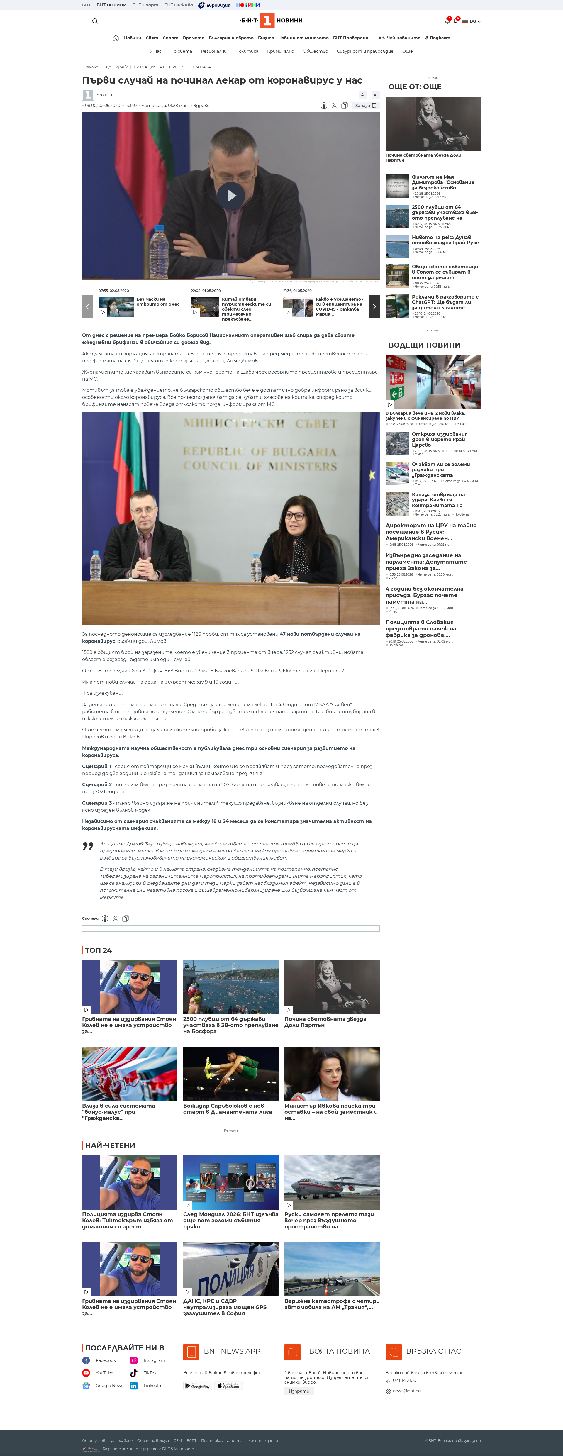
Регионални (214, 51)
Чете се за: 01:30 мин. (462, 451)
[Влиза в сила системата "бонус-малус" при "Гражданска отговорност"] (129, 1074)
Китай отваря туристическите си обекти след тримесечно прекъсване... (246, 309)
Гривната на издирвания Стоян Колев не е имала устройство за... (129, 1025)
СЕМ (178, 1441)
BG (473, 21)
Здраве (121, 67)
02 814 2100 (404, 1380)
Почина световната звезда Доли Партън (325, 1022)
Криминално (280, 51)
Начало (91, 67)
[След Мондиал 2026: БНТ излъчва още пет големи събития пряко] (231, 1182)
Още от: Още (415, 86)
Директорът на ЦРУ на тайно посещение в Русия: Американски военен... (431, 532)
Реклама (231, 1130)
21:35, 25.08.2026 (401, 424)
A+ (363, 95)
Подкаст (440, 37)
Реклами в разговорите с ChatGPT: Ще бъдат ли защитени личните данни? (445, 302)
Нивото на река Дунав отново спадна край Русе (445, 240)
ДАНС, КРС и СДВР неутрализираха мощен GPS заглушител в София (225, 1307)
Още (407, 51)
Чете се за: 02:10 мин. (435, 424)
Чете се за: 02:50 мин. (436, 608)
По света (181, 51)
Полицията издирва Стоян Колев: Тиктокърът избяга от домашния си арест (127, 1220)
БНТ (86, 5)
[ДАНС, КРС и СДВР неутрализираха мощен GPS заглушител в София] (231, 1269)
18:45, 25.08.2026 (427, 511)
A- (376, 95)
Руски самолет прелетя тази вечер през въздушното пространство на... (329, 1220)
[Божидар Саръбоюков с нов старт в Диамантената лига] (231, 1074)
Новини (132, 37)
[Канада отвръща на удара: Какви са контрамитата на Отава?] (397, 504)
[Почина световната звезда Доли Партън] (332, 987)
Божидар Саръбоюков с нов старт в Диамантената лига (227, 1109)
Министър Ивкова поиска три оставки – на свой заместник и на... (331, 1112)
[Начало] (116, 38)
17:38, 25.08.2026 (401, 575)
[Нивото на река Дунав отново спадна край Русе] (397, 246)
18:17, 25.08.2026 (426, 481)
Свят (152, 37)
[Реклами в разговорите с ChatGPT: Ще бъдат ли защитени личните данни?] (397, 306)
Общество (315, 51)
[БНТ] (89, 95)
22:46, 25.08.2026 (401, 608)
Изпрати (299, 1391)
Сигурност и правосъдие (365, 51)
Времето (193, 37)
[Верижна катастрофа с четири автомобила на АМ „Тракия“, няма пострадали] (332, 1269)
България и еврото (231, 37)
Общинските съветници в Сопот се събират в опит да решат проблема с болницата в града (445, 272)
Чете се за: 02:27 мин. (432, 514)
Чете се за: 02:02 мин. (435, 641)
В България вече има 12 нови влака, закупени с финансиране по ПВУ (425, 416)
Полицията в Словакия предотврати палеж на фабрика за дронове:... (421, 628)
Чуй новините (403, 37)
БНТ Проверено (350, 37)
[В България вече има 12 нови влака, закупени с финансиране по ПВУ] (433, 382)
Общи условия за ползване (107, 1441)
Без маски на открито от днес (158, 302)
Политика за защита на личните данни (239, 1441)
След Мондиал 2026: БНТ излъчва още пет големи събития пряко (231, 1220)
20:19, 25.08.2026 (401, 641)
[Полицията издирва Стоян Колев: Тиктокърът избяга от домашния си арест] (129, 1182)
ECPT (191, 1441)
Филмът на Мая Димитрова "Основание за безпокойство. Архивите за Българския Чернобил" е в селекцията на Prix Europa (444, 182)
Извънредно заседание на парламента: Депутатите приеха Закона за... (426, 562)
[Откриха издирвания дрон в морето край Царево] (397, 443)
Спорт (171, 37)
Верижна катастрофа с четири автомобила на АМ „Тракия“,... (332, 1304)
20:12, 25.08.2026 (427, 451)
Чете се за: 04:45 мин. (461, 481)
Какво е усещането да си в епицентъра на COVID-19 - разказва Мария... (341, 307)
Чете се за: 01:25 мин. (435, 545)
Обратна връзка (153, 1441)
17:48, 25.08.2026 (401, 545)
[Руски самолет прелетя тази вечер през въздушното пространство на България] (332, 1182)
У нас (156, 51)
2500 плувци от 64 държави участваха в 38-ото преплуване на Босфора (231, 1025)
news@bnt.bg (407, 1391)
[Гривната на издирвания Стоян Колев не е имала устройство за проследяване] (129, 987)
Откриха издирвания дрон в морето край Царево (440, 440)
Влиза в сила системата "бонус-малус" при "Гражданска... (118, 1112)
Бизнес (266, 37)
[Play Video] (231, 196)
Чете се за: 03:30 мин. (435, 575)
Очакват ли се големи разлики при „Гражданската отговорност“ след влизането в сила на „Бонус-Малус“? (441, 470)
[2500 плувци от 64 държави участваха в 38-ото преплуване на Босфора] (231, 987)
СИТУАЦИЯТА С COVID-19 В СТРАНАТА (172, 67)
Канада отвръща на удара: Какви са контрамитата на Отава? (438, 500)
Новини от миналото (303, 37)
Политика (246, 51)
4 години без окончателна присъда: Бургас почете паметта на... (425, 595)
